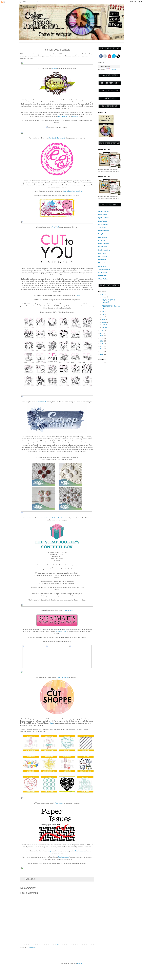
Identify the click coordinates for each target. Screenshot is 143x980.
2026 (102, 295)
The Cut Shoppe (63, 677)
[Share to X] (30, 879)
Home (57, 944)
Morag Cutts (102, 253)
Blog (51, 723)
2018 (102, 349)
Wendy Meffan (102, 276)
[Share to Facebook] (32, 879)
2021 (102, 341)
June (103, 314)
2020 (102, 344)
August (104, 297)
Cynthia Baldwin (103, 218)
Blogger (79, 963)
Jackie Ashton (102, 224)
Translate (113, 69)
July (103, 311)
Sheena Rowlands (104, 269)
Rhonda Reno (102, 263)
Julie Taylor (102, 227)
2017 (102, 351)
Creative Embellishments (57, 138)
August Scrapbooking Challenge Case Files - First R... (111, 306)
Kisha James (102, 240)
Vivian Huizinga (103, 272)
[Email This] (26, 879)
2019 (102, 346)
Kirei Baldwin (102, 237)
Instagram (65, 116)
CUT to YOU (54, 227)
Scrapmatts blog (61, 631)
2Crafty (54, 68)
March (104, 322)
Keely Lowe (102, 234)
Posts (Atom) (32, 947)
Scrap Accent (41, 402)
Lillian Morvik (102, 247)
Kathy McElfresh (103, 231)
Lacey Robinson (103, 243)
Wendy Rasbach (103, 279)
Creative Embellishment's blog (72, 191)
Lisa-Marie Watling (104, 250)
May (103, 317)
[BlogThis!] (28, 879)
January (104, 327)
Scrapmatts (69, 610)
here (78, 295)
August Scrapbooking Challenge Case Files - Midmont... (109, 301)
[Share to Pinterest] (34, 879)
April (103, 319)
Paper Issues (59, 803)
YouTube (75, 116)
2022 (102, 338)
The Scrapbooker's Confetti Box (53, 518)
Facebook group (80, 851)
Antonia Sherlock (103, 211)
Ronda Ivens (102, 266)
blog (59, 116)
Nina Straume (102, 256)
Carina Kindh (102, 214)
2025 (102, 330)
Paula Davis (102, 260)
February (105, 325)
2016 (102, 354)
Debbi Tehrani (102, 221)
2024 (102, 333)
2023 (102, 336)
